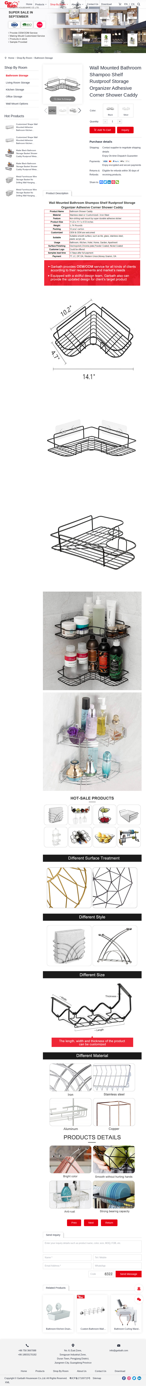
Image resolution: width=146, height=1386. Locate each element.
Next (91, 1222)
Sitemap (97, 1378)
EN (126, 4)
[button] (79, 110)
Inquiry (125, 130)
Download (106, 4)
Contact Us (92, 4)
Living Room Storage (18, 82)
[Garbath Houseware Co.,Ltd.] (12, 8)
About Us (76, 4)
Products (39, 4)
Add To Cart (104, 130)
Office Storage (14, 96)
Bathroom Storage (44, 58)
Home (29, 4)
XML (7, 1382)
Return (109, 1222)
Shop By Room (58, 4)
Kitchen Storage (15, 89)
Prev (74, 1222)
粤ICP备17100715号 (79, 1378)
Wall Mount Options (17, 103)
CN (132, 4)
